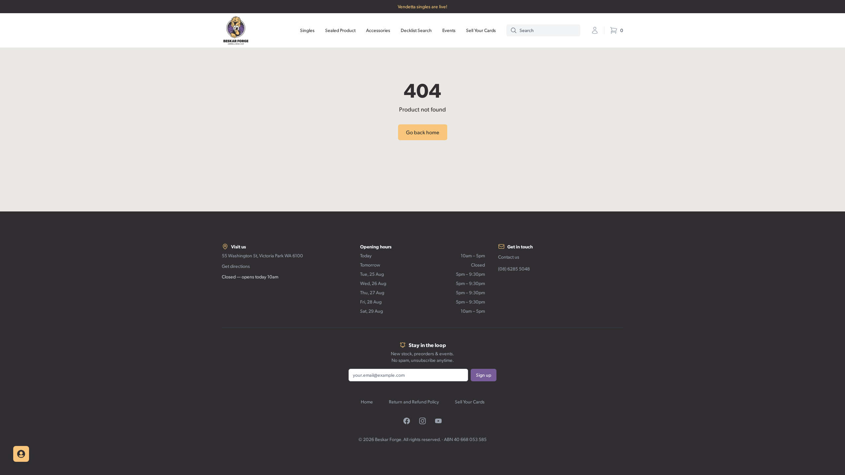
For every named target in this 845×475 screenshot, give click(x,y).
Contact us (508, 257)
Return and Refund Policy (414, 401)
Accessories (378, 30)
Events (449, 30)
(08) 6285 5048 (514, 268)
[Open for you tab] (21, 454)
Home (367, 401)
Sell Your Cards (481, 30)
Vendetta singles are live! (422, 6)
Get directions (236, 266)
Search (527, 30)
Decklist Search (416, 30)
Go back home (422, 132)
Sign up (483, 375)
